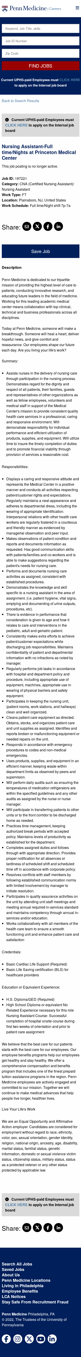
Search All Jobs (17, 1264)
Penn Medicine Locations (26, 1280)
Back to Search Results (20, 100)
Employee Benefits (20, 1291)
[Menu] (77, 7)
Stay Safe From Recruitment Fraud (35, 1302)
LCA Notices (14, 1296)
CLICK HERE (69, 79)
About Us (11, 1275)
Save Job (40, 251)
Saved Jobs (13, 1269)
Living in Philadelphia (22, 1286)
